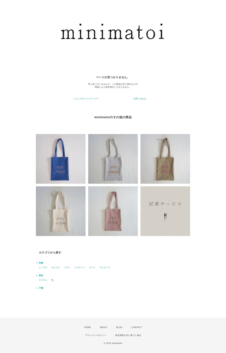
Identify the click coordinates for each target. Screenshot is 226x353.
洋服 (41, 263)
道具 (41, 275)
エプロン (43, 280)
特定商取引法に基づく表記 (128, 335)
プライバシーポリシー (95, 335)
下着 (41, 288)
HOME (87, 327)
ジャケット (79, 267)
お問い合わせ (139, 98)
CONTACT (136, 327)
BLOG (119, 327)
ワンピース (105, 267)
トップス (43, 267)
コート (92, 267)
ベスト (67, 267)
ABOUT (103, 327)
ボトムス (55, 267)
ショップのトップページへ (86, 98)
